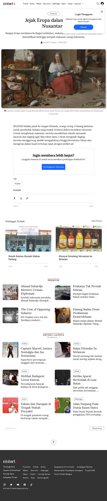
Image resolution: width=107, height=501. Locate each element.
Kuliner (18, 183)
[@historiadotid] (18, 485)
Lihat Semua (96, 221)
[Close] (101, 11)
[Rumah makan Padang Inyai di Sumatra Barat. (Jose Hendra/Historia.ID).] (28, 239)
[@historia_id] (11, 485)
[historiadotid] (5, 485)
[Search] (98, 4)
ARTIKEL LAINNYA (53, 335)
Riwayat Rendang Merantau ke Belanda (75, 258)
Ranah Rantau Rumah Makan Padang (24, 258)
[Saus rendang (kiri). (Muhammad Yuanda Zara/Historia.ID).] (79, 239)
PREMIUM (53, 280)
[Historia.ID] (9, 3)
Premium (17, 190)
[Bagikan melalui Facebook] (14, 198)
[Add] (53, 78)
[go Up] (53, 442)
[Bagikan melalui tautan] (27, 198)
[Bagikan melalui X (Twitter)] (21, 198)
